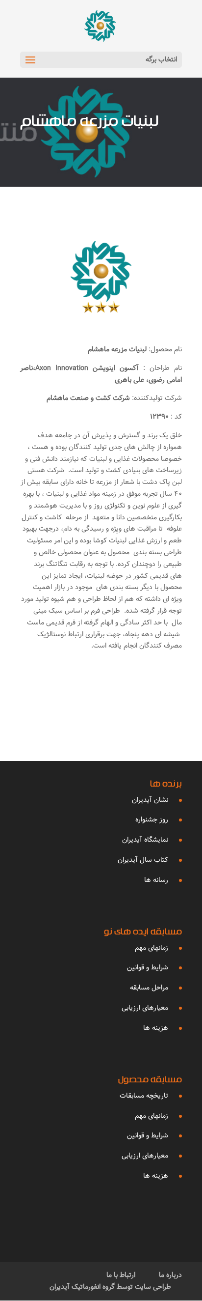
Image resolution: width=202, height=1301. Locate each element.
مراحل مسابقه (149, 987)
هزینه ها (155, 1028)
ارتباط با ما (120, 1275)
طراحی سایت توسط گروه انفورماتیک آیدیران (110, 1287)
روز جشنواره (151, 819)
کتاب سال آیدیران (143, 860)
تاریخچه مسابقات (144, 1096)
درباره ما (170, 1275)
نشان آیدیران (150, 800)
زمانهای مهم (151, 948)
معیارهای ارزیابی (145, 1008)
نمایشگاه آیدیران (145, 840)
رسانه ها (156, 880)
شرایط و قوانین (147, 967)
